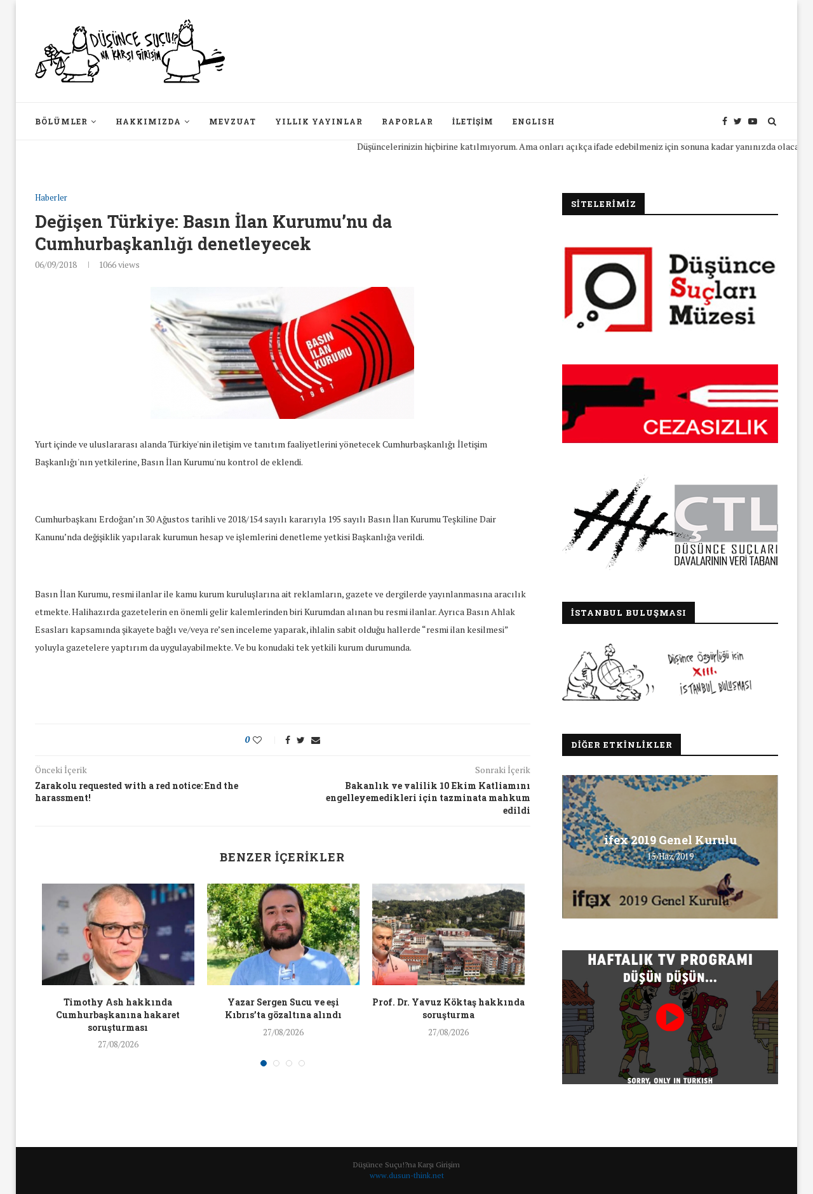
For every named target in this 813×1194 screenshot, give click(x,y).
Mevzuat (232, 121)
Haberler (51, 198)
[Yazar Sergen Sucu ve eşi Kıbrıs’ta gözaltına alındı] (283, 934)
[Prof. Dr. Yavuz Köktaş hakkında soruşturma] (448, 934)
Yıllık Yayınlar (319, 121)
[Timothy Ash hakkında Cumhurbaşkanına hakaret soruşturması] (118, 934)
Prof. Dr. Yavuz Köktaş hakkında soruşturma (448, 1008)
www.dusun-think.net (407, 1175)
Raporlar (407, 121)
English (534, 121)
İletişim (473, 121)
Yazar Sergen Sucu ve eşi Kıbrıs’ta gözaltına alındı (283, 1008)
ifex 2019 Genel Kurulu (670, 839)
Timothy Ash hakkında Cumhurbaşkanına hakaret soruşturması (118, 1014)
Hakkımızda (148, 121)
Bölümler (61, 121)
